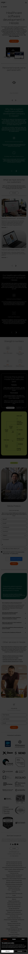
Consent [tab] (5, 939)
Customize (19, 951)
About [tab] (23, 939)
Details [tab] (14, 939)
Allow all (7, 951)
